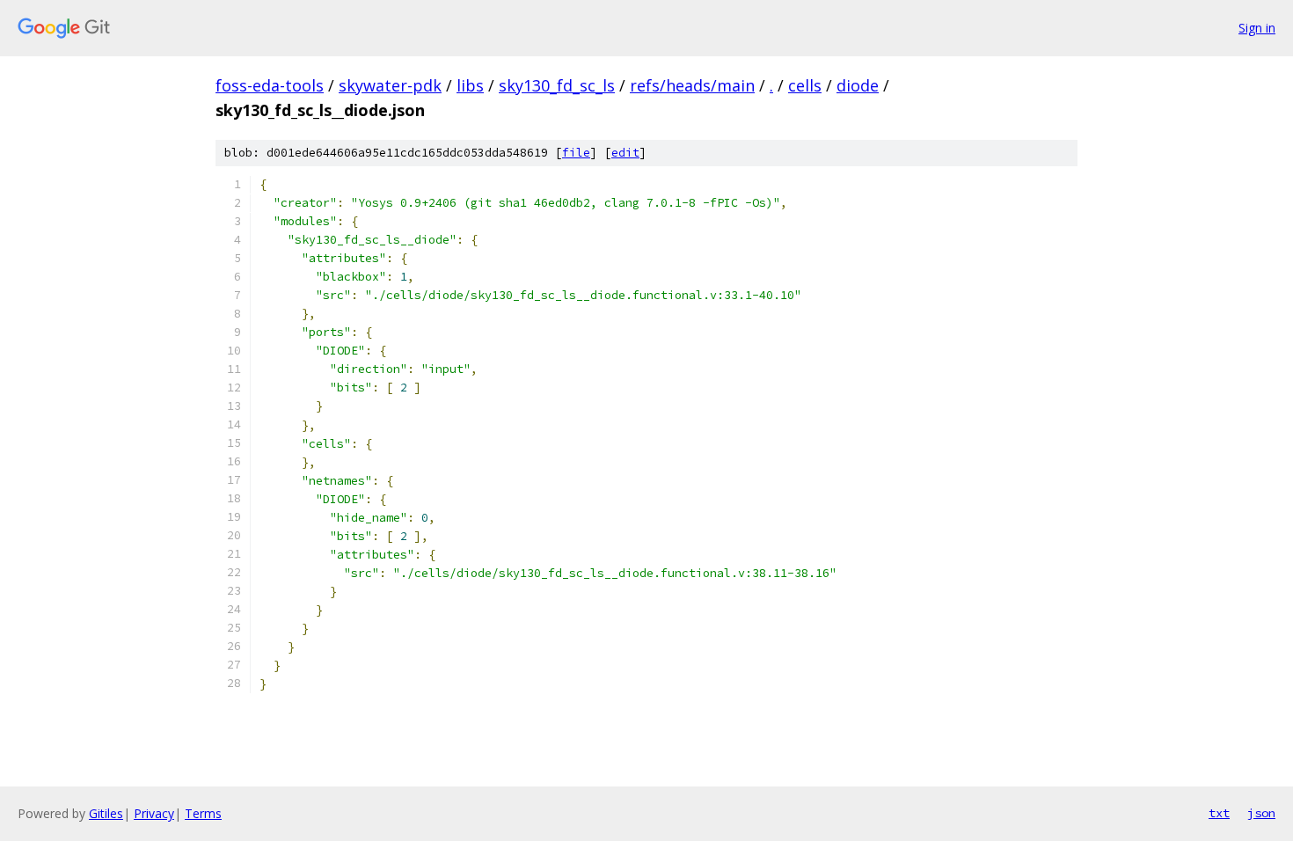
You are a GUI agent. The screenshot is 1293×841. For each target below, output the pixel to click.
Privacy (154, 813)
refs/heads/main (692, 85)
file (576, 152)
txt (1219, 813)
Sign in (1256, 27)
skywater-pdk (390, 85)
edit (625, 152)
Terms (203, 813)
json (1261, 813)
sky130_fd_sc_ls (557, 85)
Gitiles (106, 813)
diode (857, 85)
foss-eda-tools (270, 85)
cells (805, 85)
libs (470, 85)
